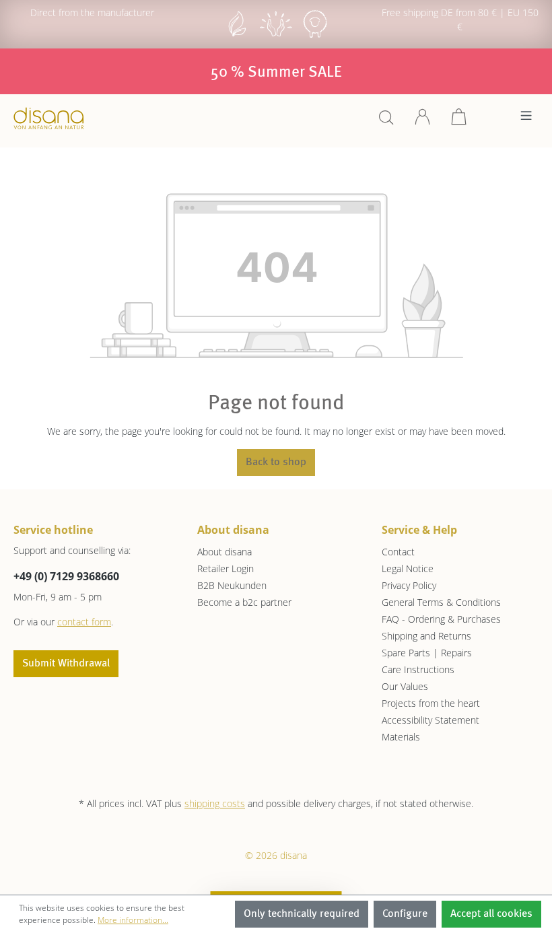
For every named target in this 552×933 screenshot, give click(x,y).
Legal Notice (408, 568)
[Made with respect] (276, 36)
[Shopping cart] (459, 121)
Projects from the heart (431, 703)
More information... (133, 920)
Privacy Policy (409, 585)
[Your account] (423, 121)
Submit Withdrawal (66, 663)
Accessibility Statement (430, 720)
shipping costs (214, 803)
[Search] (386, 121)
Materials (401, 736)
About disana (224, 551)
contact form (84, 621)
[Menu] (526, 119)
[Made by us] (237, 36)
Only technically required (301, 914)
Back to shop (276, 462)
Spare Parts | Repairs (427, 652)
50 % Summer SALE (276, 72)
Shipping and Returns (426, 635)
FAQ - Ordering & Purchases (441, 619)
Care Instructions (418, 669)
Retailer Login (225, 568)
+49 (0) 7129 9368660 (66, 576)
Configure (404, 914)
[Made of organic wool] (315, 36)
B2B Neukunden (232, 585)
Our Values (405, 686)
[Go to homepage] (48, 118)
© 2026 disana (276, 855)
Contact (398, 551)
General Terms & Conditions (441, 602)
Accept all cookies (491, 914)
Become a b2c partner (244, 602)
